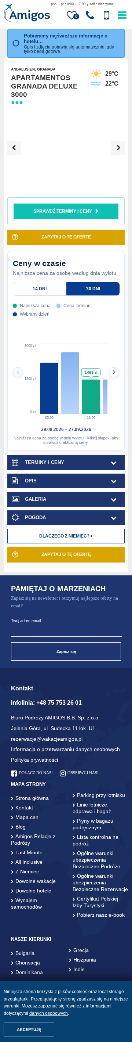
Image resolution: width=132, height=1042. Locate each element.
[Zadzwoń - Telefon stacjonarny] (90, 15)
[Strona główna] (26, 14)
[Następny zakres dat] (114, 372)
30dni (93, 288)
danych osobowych (48, 1013)
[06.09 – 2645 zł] (70, 379)
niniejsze (119, 999)
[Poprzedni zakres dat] (18, 372)
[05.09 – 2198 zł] (49, 379)
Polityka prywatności (34, 760)
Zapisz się (66, 651)
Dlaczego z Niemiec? (65, 536)
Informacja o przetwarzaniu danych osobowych (65, 749)
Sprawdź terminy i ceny (62, 211)
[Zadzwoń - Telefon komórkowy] (106, 15)
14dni (40, 288)
